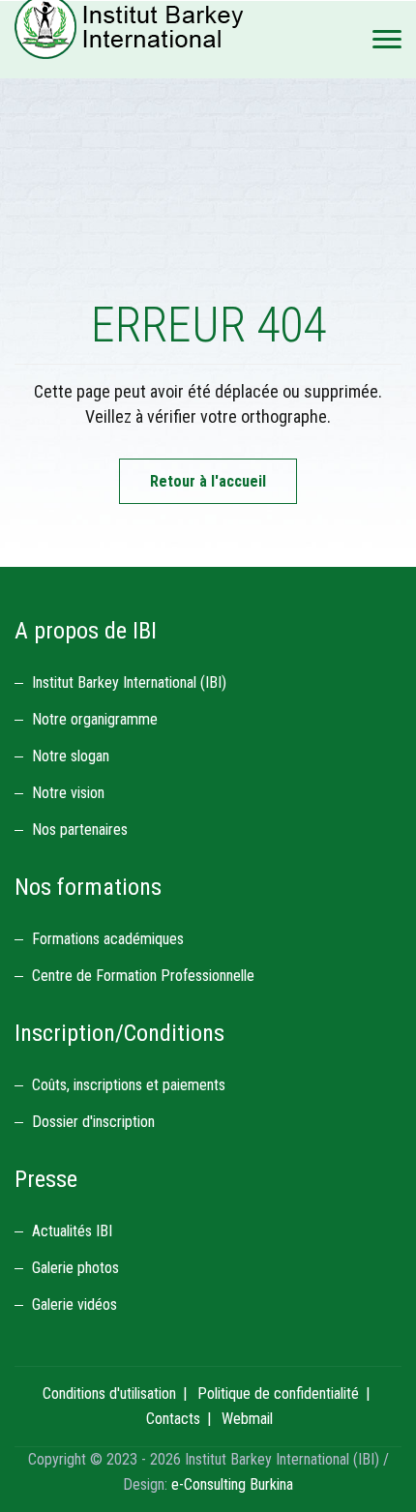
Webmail (247, 1418)
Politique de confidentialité (278, 1393)
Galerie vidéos (74, 1304)
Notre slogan (70, 756)
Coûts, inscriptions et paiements (128, 1085)
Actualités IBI (72, 1231)
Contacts (173, 1418)
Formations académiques (108, 939)
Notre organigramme (95, 719)
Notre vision (68, 793)
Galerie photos (75, 1268)
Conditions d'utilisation (109, 1393)
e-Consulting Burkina (232, 1484)
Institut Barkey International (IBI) (129, 682)
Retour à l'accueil (208, 481)
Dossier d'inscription (93, 1121)
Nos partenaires (80, 829)
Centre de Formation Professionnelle (143, 975)
